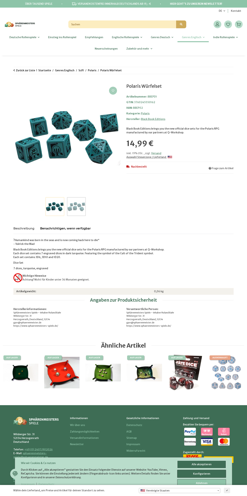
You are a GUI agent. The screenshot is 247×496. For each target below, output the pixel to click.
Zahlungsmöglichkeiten (84, 431)
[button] (217, 24)
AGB (129, 431)
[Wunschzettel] (228, 24)
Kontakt (236, 10)
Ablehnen (202, 483)
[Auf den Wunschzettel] (113, 91)
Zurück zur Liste (25, 70)
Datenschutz (46, 484)
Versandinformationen (84, 438)
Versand (156, 153)
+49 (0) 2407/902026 (38, 449)
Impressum (28, 484)
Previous (11, 373)
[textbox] (179, 490)
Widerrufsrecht (135, 450)
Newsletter (77, 444)
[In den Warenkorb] (16, 82)
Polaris (145, 113)
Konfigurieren (201, 473)
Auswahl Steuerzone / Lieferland (146, 157)
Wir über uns (77, 425)
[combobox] (179, 490)
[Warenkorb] (238, 24)
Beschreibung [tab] (23, 228)
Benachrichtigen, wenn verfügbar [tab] (65, 228)
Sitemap (131, 438)
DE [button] (220, 10)
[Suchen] (181, 24)
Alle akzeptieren (202, 464)
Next (236, 373)
